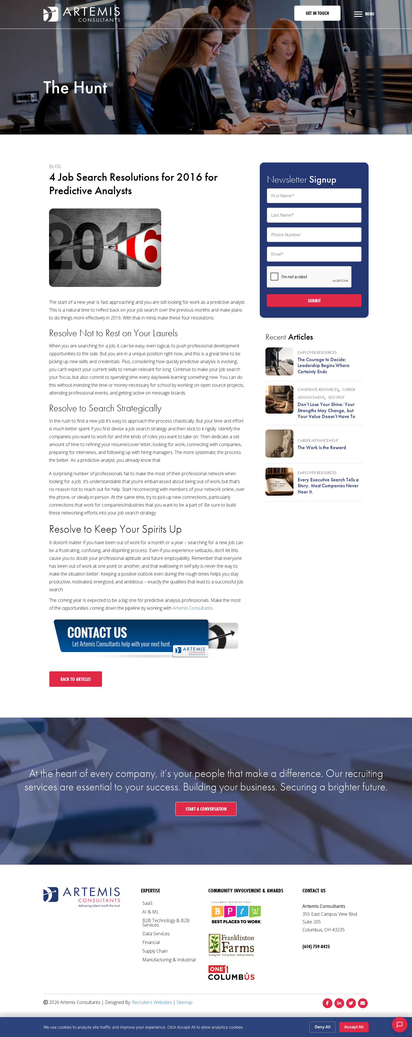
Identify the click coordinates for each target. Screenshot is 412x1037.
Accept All (354, 1026)
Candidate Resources (318, 389)
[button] (317, 13)
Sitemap (185, 1002)
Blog (55, 166)
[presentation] (309, 277)
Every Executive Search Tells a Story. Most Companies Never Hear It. (328, 485)
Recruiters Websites (152, 1002)
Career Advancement (318, 440)
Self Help (336, 397)
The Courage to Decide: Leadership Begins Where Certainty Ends (323, 365)
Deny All (322, 1026)
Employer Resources (317, 352)
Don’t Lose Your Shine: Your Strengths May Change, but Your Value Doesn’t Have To (326, 410)
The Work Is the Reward (322, 447)
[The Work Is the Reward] (279, 444)
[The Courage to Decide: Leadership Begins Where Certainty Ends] (279, 361)
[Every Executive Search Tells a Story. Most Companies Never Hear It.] (279, 482)
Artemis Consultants (193, 608)
